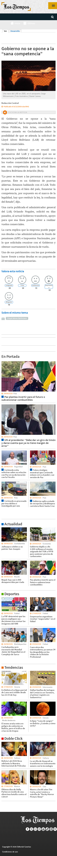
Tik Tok (47, 829)
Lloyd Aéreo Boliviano (17, 318)
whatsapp (35, 829)
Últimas (31, 23)
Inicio (17, 23)
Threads (51, 829)
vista (3, 361)
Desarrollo (15, 31)
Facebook (27, 829)
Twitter (31, 829)
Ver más (4, 528)
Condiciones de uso (10, 851)
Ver (6, 31)
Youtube (43, 829)
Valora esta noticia (12, 271)
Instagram (39, 829)
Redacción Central (10, 103)
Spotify (55, 829)
